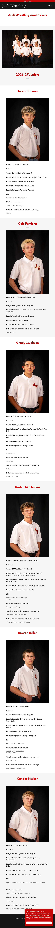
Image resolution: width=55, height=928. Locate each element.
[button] (49, 5)
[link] (14, 6)
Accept (39, 922)
